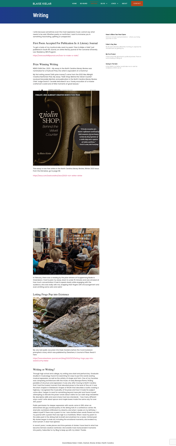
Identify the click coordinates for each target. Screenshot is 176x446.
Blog (103, 3)
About (124, 3)
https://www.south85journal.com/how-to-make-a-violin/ (55, 55)
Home (74, 3)
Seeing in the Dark (111, 64)
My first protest (111, 54)
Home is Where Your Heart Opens (116, 34)
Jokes (113, 3)
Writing (94, 3)
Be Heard (83, 3)
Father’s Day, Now (111, 44)
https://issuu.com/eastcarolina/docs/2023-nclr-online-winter (57, 176)
